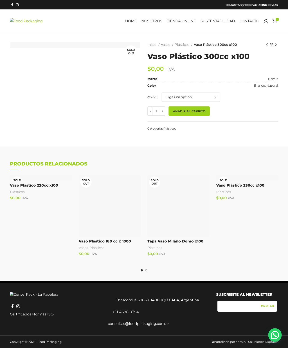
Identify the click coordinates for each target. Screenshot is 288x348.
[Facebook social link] (12, 5)
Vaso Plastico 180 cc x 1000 (105, 241)
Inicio (152, 44)
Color (151, 97)
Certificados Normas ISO (32, 314)
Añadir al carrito (189, 111)
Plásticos (182, 44)
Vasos (166, 44)
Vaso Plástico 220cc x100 (34, 185)
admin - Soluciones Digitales (257, 342)
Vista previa (137, 182)
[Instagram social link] (17, 5)
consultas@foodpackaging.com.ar (251, 5)
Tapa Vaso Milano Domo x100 (175, 241)
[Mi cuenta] (265, 21)
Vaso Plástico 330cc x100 (240, 185)
